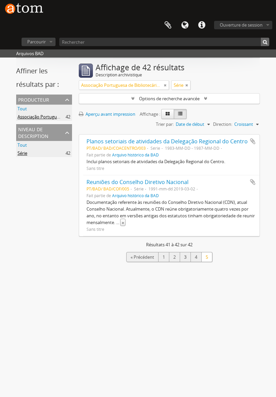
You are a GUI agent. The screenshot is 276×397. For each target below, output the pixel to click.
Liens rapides (201, 25)
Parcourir (36, 42)
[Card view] (167, 114)
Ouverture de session (241, 25)
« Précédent (142, 257)
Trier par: (165, 124)
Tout (22, 109)
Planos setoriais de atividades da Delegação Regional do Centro (167, 141)
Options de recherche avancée (169, 99)
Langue (184, 25)
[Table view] (180, 114)
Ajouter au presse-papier (252, 141)
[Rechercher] (265, 42)
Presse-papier (168, 25)
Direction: (222, 124)
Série (22, 153)
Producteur (33, 99)
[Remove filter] (165, 85)
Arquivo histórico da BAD (135, 154)
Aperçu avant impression (109, 114)
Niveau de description (33, 132)
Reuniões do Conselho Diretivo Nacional (137, 182)
